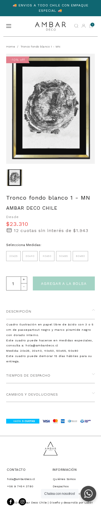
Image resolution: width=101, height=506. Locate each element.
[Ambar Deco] (50, 26)
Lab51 (88, 502)
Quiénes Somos (64, 479)
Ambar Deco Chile (32, 208)
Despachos (61, 486)
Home (10, 46)
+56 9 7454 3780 (20, 486)
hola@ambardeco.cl (21, 479)
